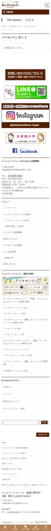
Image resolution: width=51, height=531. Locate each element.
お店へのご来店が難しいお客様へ (14, 458)
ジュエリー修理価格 (12, 232)
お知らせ (7, 387)
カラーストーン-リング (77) (16, 349)
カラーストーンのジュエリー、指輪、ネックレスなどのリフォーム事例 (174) (25, 342)
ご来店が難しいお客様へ (15, 226)
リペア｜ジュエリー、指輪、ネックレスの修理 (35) (25, 363)
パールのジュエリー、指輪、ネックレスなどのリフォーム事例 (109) (25, 321)
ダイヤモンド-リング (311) (15, 308)
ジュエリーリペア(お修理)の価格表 (15, 448)
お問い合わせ (9, 264)
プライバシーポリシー (10, 474)
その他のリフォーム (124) (15, 370)
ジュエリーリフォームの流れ (16, 220)
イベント (7, 394)
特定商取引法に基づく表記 (12, 469)
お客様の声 (9, 258)
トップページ (9, 208)
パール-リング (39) (12, 328)
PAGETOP (42, 434)
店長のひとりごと (11, 401)
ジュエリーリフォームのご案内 (13, 453)
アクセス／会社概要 (12, 245)
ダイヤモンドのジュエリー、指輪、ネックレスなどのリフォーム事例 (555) (25, 300)
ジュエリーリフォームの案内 (17, 214)
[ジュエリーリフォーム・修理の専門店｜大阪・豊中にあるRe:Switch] (10, 5)
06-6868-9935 (15, 176)
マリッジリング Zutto (14, 408)
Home (4, 443)
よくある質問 (9, 252)
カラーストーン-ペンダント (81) (18, 355)
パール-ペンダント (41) (14, 334)
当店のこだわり (10, 239)
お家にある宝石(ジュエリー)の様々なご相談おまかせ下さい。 (25, 485)
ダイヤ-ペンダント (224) (15, 313)
